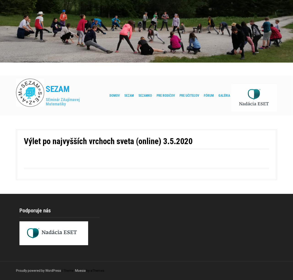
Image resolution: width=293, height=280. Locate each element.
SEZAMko (145, 95)
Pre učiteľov (189, 95)
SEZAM (58, 89)
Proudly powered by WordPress (38, 270)
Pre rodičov (166, 95)
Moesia (80, 270)
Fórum (209, 95)
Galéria (224, 95)
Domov (114, 95)
